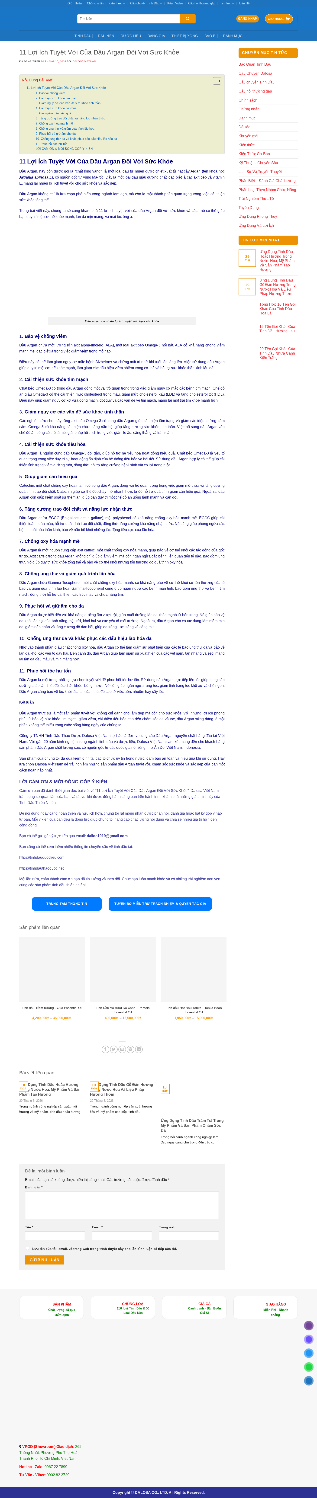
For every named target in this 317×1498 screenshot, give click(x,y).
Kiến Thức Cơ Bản (254, 154)
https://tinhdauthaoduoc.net (41, 868)
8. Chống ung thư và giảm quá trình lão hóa (65, 128)
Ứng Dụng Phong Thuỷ (258, 216)
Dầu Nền (106, 36)
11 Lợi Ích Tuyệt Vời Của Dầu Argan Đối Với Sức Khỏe (66, 88)
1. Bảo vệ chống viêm (50, 93)
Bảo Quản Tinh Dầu (255, 64)
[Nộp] (188, 18)
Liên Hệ (244, 3)
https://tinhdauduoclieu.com (42, 857)
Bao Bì (210, 36)
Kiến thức (115, 3)
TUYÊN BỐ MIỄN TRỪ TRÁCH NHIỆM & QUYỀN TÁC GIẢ (160, 904)
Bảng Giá (156, 36)
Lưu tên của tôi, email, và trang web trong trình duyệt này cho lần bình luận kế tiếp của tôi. (104, 1249)
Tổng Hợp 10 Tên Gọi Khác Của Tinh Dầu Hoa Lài (277, 308)
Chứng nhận (95, 3)
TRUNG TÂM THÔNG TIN (66, 904)
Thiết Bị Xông (184, 36)
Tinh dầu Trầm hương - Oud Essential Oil (52, 1008)
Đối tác (244, 127)
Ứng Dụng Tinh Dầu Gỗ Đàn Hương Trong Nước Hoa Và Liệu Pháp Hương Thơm (121, 1089)
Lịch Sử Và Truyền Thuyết (260, 172)
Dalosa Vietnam (84, 61)
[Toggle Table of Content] (214, 81)
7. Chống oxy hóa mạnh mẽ (54, 123)
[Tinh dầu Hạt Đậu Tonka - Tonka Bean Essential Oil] (193, 969)
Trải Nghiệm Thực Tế (256, 199)
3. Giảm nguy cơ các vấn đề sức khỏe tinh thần (68, 103)
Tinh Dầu (82, 36)
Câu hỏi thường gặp (201, 3)
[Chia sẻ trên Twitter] (114, 1049)
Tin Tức (225, 3)
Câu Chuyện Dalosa (255, 73)
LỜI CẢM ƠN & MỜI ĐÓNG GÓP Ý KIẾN (64, 148)
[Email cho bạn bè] (122, 1049)
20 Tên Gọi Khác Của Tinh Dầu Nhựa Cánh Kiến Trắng (277, 353)
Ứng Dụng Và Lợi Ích (256, 225)
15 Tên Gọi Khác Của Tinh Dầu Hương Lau (277, 329)
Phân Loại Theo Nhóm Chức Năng (267, 190)
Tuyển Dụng (249, 208)
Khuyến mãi (248, 136)
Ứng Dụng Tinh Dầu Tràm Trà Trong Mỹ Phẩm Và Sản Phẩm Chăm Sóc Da (192, 1125)
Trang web (167, 1227)
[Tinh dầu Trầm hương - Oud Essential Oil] (52, 969)
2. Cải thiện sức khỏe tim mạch (57, 98)
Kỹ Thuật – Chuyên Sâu (258, 163)
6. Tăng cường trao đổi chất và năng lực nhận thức (70, 118)
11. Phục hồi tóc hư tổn (51, 144)
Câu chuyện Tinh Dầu (144, 3)
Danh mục (233, 36)
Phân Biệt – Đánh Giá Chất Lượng (267, 181)
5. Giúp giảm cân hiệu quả (53, 113)
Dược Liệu (131, 36)
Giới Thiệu (75, 3)
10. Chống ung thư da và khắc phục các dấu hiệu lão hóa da (76, 139)
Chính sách (248, 100)
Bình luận (33, 1187)
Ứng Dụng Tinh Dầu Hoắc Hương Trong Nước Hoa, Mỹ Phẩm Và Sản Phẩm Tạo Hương (50, 1089)
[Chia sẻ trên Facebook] (105, 1049)
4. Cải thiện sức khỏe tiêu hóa (56, 108)
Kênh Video (175, 3)
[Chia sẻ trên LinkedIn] (139, 1049)
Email (97, 1227)
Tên (29, 1227)
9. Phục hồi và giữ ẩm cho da (56, 133)
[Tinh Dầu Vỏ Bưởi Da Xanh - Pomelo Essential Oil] (122, 969)
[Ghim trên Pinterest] (130, 1049)
